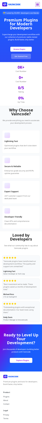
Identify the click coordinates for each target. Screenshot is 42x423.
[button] (37, 4)
